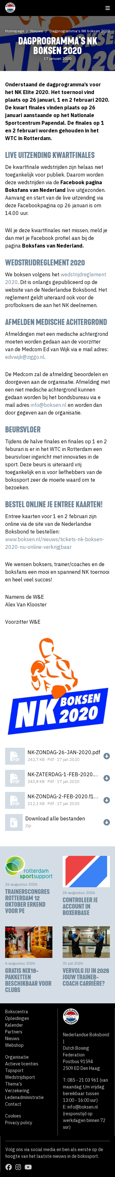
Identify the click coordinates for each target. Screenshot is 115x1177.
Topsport (14, 1070)
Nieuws (36, 30)
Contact (13, 1104)
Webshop (14, 1045)
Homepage (14, 30)
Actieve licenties (21, 1064)
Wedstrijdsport (20, 1077)
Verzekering (17, 1091)
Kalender (14, 1025)
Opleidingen (17, 1018)
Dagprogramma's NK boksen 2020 (80, 30)
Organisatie (17, 1057)
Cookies (13, 1116)
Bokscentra (16, 1012)
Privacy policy (18, 1123)
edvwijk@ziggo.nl (24, 357)
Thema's (13, 1084)
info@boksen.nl (48, 405)
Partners (13, 1032)
